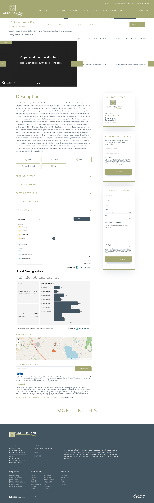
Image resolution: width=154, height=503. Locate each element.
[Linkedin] (40, 456)
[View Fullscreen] (18, 346)
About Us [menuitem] (94, 10)
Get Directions (83, 368)
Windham (47, 397)
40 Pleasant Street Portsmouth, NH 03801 (17, 451)
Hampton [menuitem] (34, 483)
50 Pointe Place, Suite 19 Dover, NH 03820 (17, 462)
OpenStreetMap (80, 359)
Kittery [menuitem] (33, 486)
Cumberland (37, 397)
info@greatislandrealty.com (43, 448)
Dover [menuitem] (33, 476)
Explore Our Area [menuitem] (108, 10)
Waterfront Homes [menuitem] (15, 477)
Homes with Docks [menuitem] (15, 479)
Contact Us (108, 122)
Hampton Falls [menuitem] (36, 485)
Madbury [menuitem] (34, 488)
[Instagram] (37, 456)
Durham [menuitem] (34, 477)
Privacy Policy (21, 384)
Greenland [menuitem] (34, 481)
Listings (24, 397)
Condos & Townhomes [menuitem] (17, 483)
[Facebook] (34, 456)
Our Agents (114, 122)
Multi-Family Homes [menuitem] (16, 486)
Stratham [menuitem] (47, 488)
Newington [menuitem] (47, 477)
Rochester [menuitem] (47, 483)
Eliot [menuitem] (32, 479)
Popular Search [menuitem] (43, 10)
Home (18, 397)
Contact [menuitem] (122, 10)
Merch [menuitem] (63, 483)
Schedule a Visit (125, 190)
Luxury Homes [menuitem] (14, 485)
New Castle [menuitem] (47, 476)
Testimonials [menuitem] (65, 477)
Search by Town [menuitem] (59, 10)
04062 (55, 397)
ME (30, 397)
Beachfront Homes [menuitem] (15, 481)
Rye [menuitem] (45, 485)
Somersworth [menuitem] (48, 486)
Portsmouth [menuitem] (48, 481)
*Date (106, 209)
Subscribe (119, 172)
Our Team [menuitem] (64, 476)
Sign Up (141, 10)
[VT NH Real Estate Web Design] (139, 496)
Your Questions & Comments (113, 222)
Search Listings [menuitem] (14, 476)
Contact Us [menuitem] (64, 485)
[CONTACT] (137, 24)
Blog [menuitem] (62, 479)
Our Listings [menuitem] (74, 10)
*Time (106, 216)
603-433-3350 (129, 3)
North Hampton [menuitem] (49, 479)
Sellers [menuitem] (85, 10)
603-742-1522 (145, 3)
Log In (146, 10)
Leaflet (70, 359)
